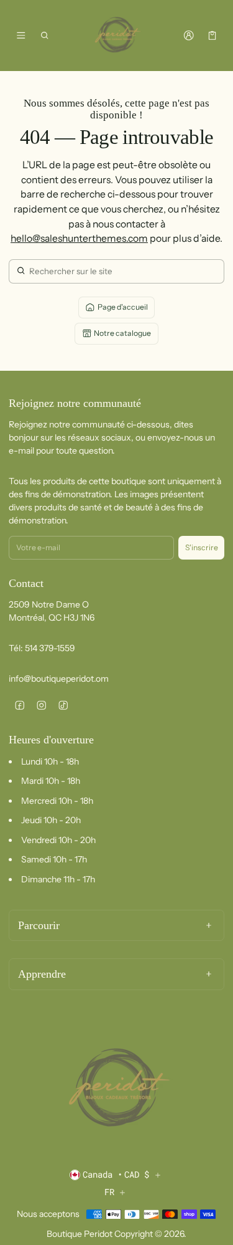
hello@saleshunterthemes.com (79, 238)
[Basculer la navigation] (21, 35)
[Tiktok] (63, 705)
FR (109, 1192)
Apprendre (42, 974)
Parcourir (39, 925)
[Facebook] (19, 705)
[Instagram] (41, 705)
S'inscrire (201, 547)
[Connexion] (188, 35)
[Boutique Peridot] (117, 35)
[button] (45, 35)
